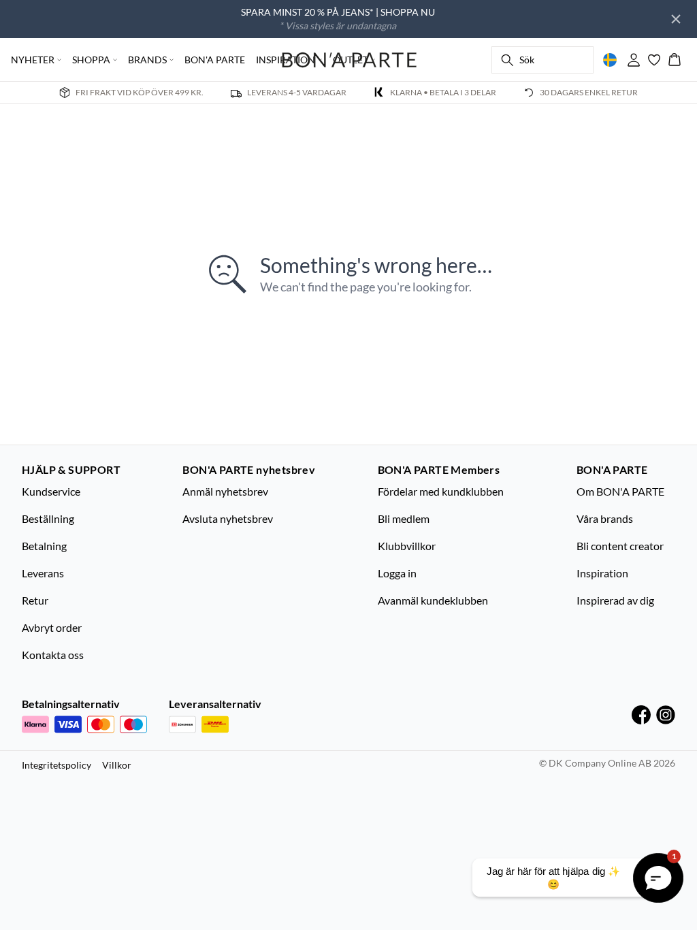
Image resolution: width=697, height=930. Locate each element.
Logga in (397, 572)
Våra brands (605, 518)
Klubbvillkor (407, 545)
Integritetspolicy (56, 765)
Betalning (44, 545)
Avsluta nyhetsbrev (227, 518)
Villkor (116, 765)
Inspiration (602, 572)
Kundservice (51, 491)
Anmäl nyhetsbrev (225, 491)
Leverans (43, 572)
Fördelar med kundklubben (441, 491)
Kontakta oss (53, 654)
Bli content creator (620, 545)
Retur (35, 600)
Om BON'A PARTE (620, 491)
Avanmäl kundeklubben (433, 600)
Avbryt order (52, 627)
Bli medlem (403, 518)
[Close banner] (676, 19)
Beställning (48, 518)
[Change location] (610, 60)
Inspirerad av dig (615, 600)
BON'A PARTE (214, 59)
